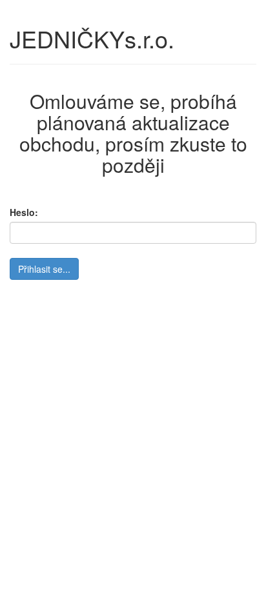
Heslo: (24, 212)
